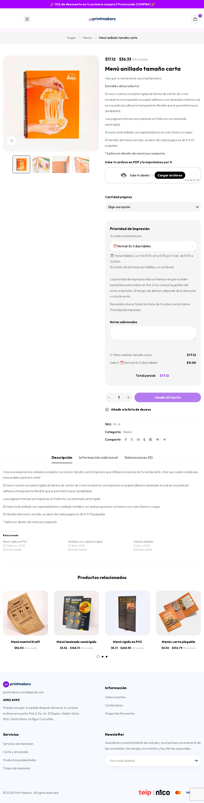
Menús (87, 38)
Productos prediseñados (19, 760)
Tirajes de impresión (16, 768)
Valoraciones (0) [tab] (138, 457)
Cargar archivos (170, 175)
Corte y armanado (15, 752)
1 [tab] (98, 656)
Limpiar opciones (123, 376)
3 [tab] (106, 656)
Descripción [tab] (62, 457)
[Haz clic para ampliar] (12, 141)
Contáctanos (114, 705)
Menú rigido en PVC (15, 541)
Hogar (71, 38)
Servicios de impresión (18, 744)
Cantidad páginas (118, 197)
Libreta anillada (143, 541)
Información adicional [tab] (98, 457)
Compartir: (113, 439)
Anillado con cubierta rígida (85, 541)
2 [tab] (102, 656)
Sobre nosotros (115, 697)
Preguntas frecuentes (120, 713)
